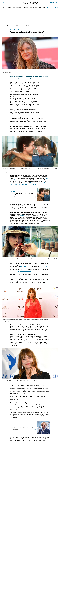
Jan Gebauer (14, 34)
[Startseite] (30, 3)
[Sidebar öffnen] (3, 7)
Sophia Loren (23, 266)
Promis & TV (15, 25)
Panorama (9, 25)
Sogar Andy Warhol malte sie (24, 271)
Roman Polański (23, 215)
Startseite (3, 25)
